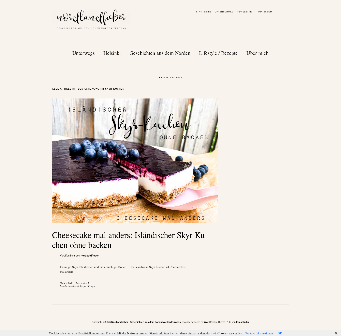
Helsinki (112, 52)
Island (63, 286)
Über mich (257, 52)
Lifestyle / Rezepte (218, 52)
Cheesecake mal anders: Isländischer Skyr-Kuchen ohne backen (129, 239)
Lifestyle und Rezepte (76, 286)
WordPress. (210, 322)
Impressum (265, 11)
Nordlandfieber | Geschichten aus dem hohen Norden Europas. (146, 322)
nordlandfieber (90, 255)
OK (280, 333)
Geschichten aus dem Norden (159, 52)
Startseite (203, 11)
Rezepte (91, 286)
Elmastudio (242, 322)
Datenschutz (224, 11)
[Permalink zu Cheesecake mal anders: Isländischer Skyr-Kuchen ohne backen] (135, 222)
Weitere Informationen (259, 333)
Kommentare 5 (82, 282)
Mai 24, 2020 (66, 282)
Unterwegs (83, 52)
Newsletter (245, 11)
